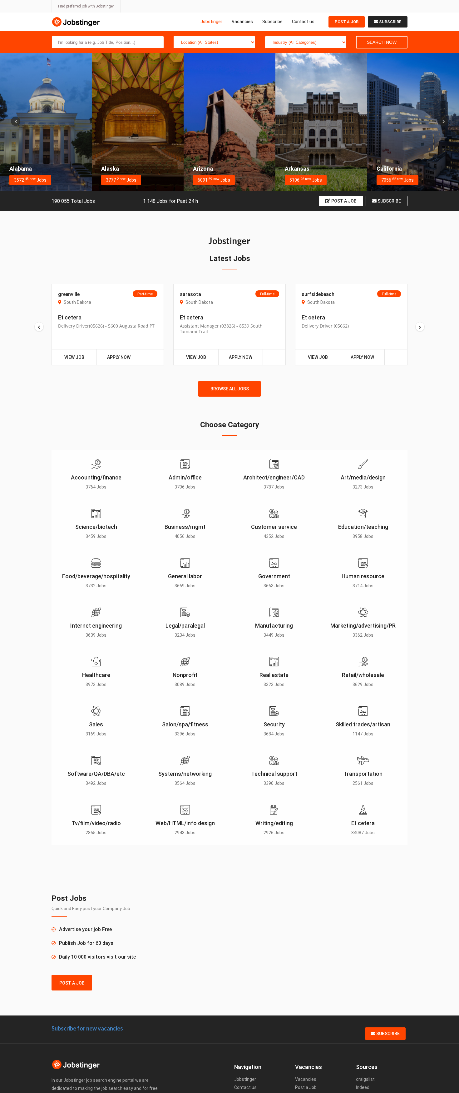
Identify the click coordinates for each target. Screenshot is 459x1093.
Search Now (382, 42)
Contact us (303, 21)
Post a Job (346, 21)
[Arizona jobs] (138, 122)
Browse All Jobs (229, 388)
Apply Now (119, 357)
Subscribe (272, 21)
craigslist (365, 1079)
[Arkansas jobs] (229, 122)
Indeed (362, 1087)
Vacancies (242, 21)
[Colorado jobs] (413, 122)
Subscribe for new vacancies (87, 1028)
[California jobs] (321, 122)
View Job (74, 357)
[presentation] (15, 121)
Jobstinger (211, 21)
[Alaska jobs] (46, 122)
